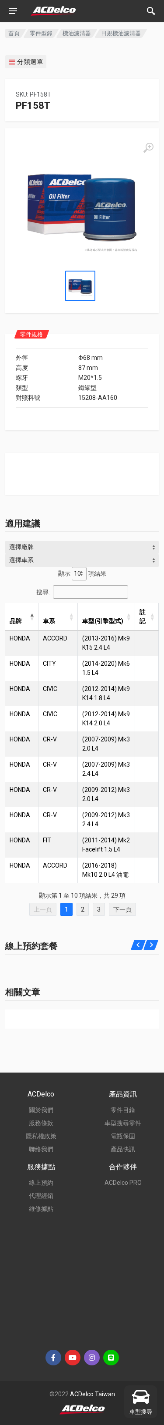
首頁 (14, 33)
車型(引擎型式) (102, 620)
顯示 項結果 (82, 573)
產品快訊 (123, 1149)
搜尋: (43, 591)
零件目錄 (123, 1109)
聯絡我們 (41, 1149)
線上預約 (41, 1182)
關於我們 (41, 1109)
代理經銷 (41, 1195)
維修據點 (41, 1208)
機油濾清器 (77, 33)
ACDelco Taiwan (92, 1394)
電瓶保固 (123, 1136)
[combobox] (82, 547)
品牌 (16, 620)
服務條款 (41, 1123)
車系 (49, 620)
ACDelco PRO (123, 1182)
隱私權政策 (41, 1136)
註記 (143, 616)
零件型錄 (41, 33)
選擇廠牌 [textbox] (21, 546)
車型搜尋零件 (123, 1123)
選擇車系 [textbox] (21, 560)
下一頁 (122, 909)
